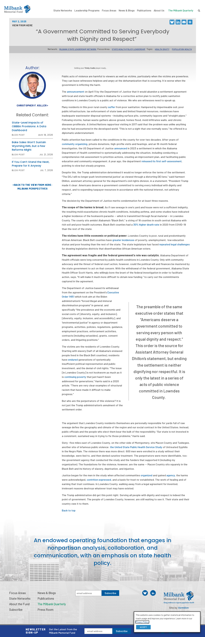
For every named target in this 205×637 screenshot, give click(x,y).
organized (146, 475)
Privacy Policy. (142, 622)
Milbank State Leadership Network (77, 49)
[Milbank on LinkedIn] (153, 593)
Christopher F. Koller (32, 105)
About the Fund (19, 604)
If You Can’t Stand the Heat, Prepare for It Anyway (30, 163)
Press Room (45, 609)
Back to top (68, 510)
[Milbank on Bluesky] (145, 593)
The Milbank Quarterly (180, 10)
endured (73, 359)
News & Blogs (127, 10)
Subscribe (122, 631)
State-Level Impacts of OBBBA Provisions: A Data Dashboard (29, 126)
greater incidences (123, 240)
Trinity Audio (89, 68)
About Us (159, 10)
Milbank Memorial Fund (17, 9)
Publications (144, 10)
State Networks (62, 10)
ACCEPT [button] (143, 627)
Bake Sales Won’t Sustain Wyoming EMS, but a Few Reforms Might (29, 146)
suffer (111, 107)
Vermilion (183, 607)
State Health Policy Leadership (128, 49)
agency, (171, 475)
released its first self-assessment (162, 161)
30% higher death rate (146, 224)
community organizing (74, 144)
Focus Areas (109, 10)
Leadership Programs (86, 10)
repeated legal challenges (174, 244)
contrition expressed (99, 479)
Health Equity (162, 49)
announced (120, 148)
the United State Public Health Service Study (136, 447)
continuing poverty (75, 376)
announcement (75, 91)
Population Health (182, 49)
